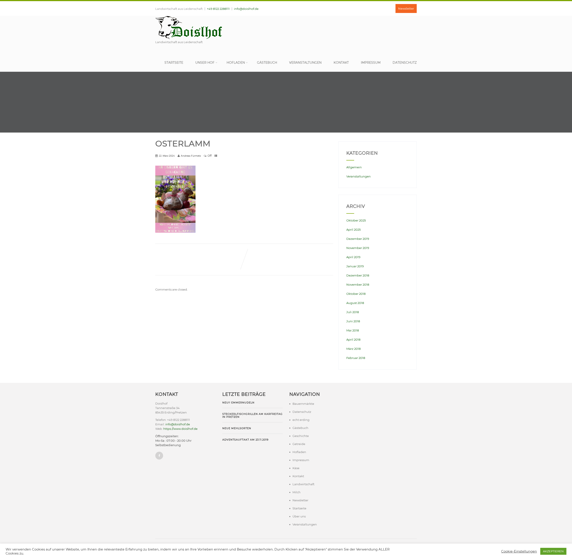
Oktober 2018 (356, 293)
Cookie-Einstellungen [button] (519, 551)
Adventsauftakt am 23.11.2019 (245, 439)
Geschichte (300, 436)
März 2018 (353, 348)
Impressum (371, 63)
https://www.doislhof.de (180, 428)
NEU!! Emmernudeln (238, 402)
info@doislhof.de (246, 9)
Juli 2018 (352, 312)
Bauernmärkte (303, 403)
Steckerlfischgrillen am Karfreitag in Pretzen (252, 415)
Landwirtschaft (303, 484)
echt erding (300, 420)
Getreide (298, 444)
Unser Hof (204, 63)
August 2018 (355, 303)
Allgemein (354, 167)
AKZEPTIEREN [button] (553, 551)
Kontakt (341, 63)
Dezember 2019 (357, 238)
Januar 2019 (355, 266)
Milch (296, 492)
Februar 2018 (355, 358)
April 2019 (353, 257)
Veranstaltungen (305, 63)
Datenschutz (405, 63)
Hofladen (236, 63)
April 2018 (353, 339)
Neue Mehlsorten (236, 428)
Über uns (299, 516)
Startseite (173, 63)
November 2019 (357, 248)
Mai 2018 (352, 330)
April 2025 (353, 229)
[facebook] (159, 456)
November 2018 (357, 284)
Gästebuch (267, 63)
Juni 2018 (353, 321)
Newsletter (406, 8)
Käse (295, 468)
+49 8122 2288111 (218, 9)
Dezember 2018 (357, 275)
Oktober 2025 (356, 220)
